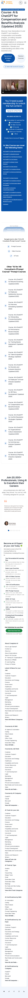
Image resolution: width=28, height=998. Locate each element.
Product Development (11, 708)
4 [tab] (13, 530)
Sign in (22, 138)
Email (6, 877)
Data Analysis (9, 734)
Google (7, 803)
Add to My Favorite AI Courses (15, 66)
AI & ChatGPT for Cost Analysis (10, 159)
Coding (7, 732)
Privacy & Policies (10, 664)
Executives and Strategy (12, 680)
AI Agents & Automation (12, 729)
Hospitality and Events (11, 689)
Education (8, 678)
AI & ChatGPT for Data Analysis (10, 166)
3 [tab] (11, 530)
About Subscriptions (11, 653)
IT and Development (11, 695)
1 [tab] (8, 530)
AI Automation (9, 900)
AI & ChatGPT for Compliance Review (11, 169)
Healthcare (8, 686)
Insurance (8, 693)
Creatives (7, 673)
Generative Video (10, 742)
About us (7, 651)
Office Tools (8, 738)
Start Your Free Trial (14, 630)
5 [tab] (14, 530)
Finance (7, 682)
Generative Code (10, 879)
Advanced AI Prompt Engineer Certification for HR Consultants (14, 231)
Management (9, 700)
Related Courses (21, 57)
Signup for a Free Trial (14, 111)
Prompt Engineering (11, 740)
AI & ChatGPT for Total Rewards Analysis (12, 156)
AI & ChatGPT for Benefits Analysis (11, 154)
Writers (7, 717)
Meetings (7, 884)
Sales (6, 713)
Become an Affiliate (10, 660)
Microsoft (8, 801)
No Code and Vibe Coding (12, 886)
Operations (8, 704)
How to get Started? (11, 646)
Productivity (8, 888)
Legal (6, 697)
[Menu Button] (25, 2)
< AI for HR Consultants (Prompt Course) (13, 9)
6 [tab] (16, 530)
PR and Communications (12, 706)
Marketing (8, 702)
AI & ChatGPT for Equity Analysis (10, 178)
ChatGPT (7, 796)
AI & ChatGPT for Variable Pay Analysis (12, 192)
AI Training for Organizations (13, 657)
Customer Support (10, 676)
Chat (6, 870)
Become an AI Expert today (8, 58)
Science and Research (11, 715)
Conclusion (5, 204)
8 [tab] (19, 530)
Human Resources (10, 691)
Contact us (8, 649)
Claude (7, 798)
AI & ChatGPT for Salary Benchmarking (12, 151)
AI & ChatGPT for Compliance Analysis (12, 180)
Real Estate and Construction (13, 711)
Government (8, 684)
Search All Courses (10, 655)
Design (7, 736)
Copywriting (8, 873)
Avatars (7, 868)
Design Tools (9, 875)
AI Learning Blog (10, 662)
